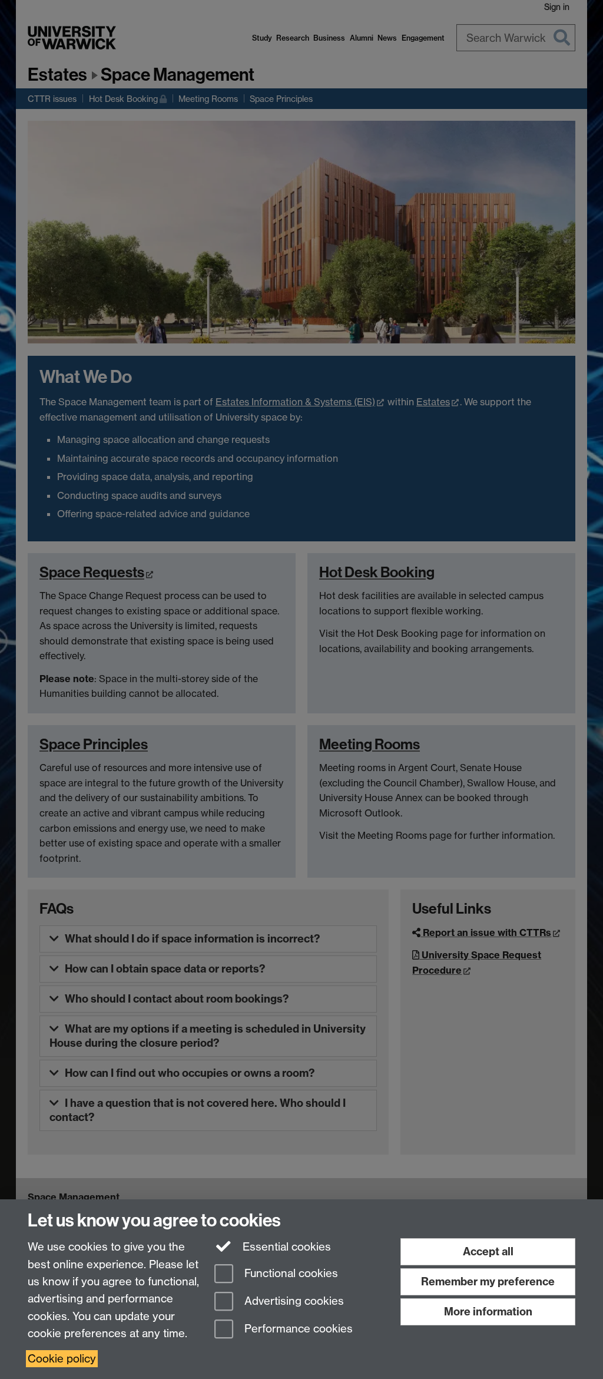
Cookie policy (62, 1358)
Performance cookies (297, 1328)
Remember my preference (488, 1281)
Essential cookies (285, 1247)
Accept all (488, 1251)
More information (488, 1311)
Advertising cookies (292, 1301)
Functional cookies (289, 1274)
